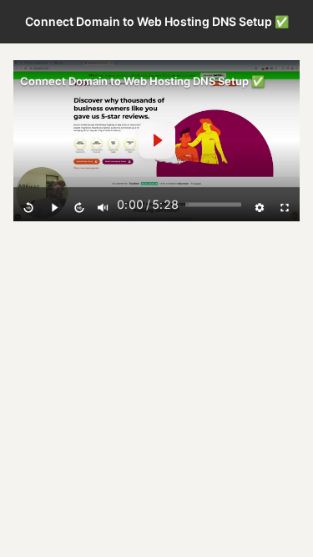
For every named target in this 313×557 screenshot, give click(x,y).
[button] (157, 140)
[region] (156, 140)
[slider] (213, 204)
